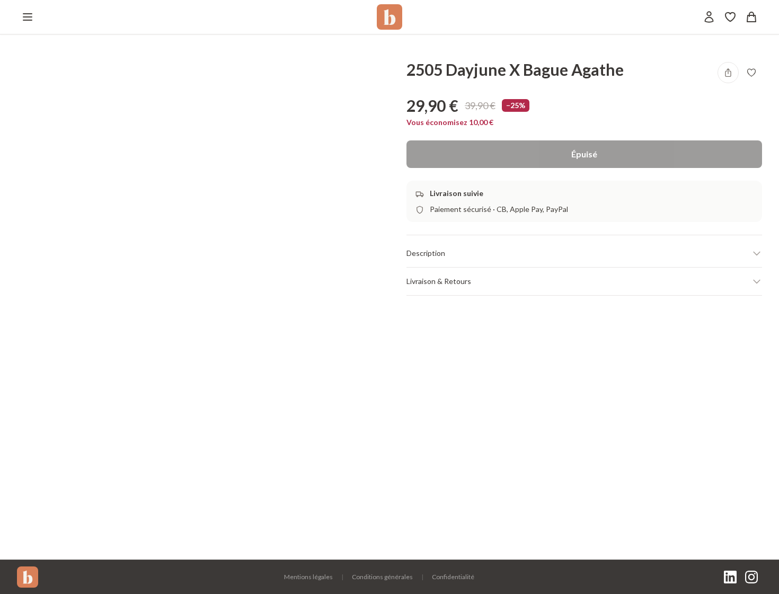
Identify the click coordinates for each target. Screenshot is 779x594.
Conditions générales (382, 577)
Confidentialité (453, 577)
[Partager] (728, 72)
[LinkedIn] (730, 577)
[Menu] (27, 17)
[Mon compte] (709, 17)
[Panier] (751, 17)
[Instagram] (751, 577)
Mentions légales (308, 577)
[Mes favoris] (730, 17)
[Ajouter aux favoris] (751, 72)
